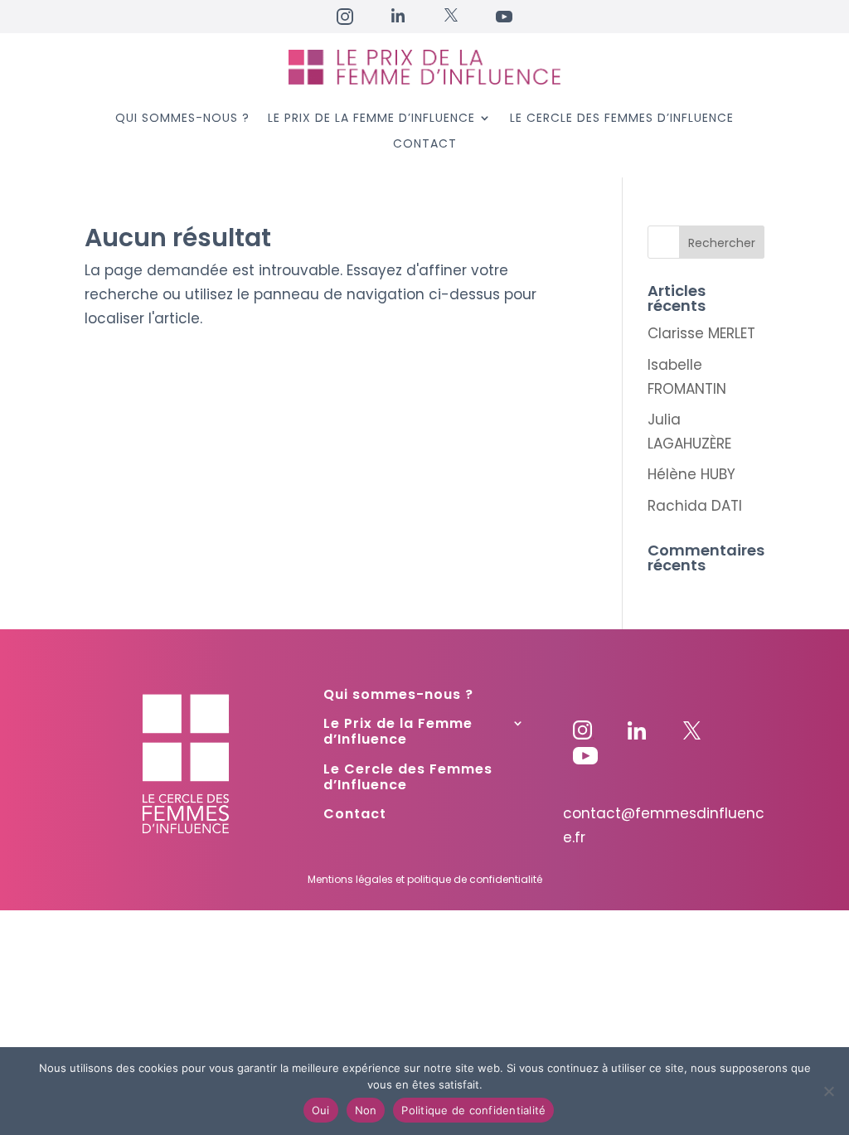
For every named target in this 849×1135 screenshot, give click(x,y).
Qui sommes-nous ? (182, 119)
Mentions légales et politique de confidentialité (425, 879)
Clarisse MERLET (701, 333)
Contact (425, 145)
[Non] (828, 1091)
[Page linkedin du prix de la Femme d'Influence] (637, 735)
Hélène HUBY (691, 474)
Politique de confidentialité (473, 1110)
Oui (321, 1110)
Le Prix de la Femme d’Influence (371, 119)
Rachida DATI (695, 506)
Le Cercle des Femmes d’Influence (622, 119)
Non (366, 1110)
